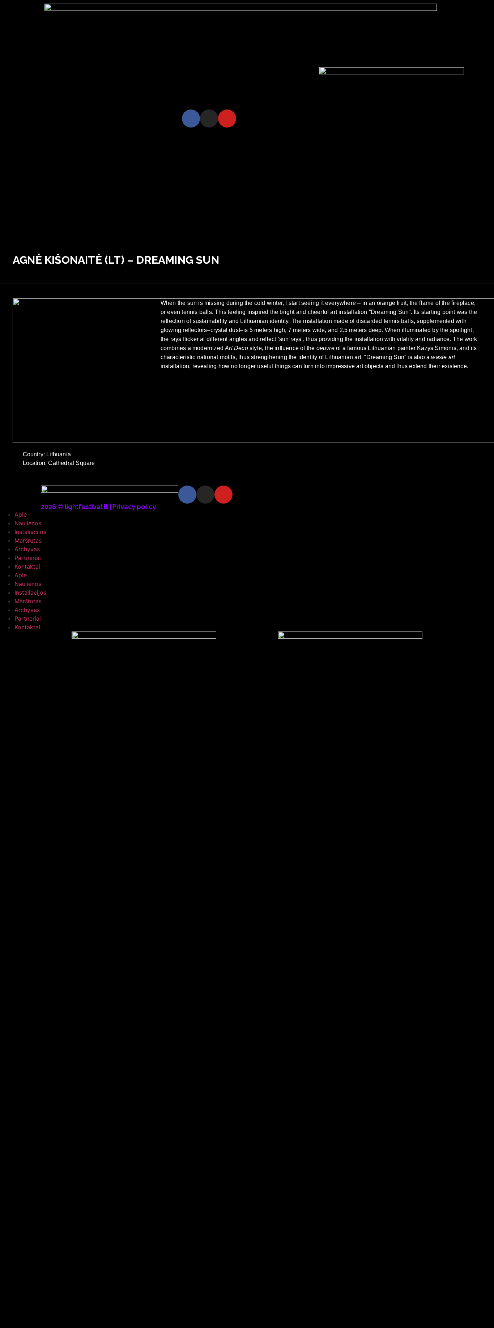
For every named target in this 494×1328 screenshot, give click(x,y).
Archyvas (27, 549)
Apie (20, 514)
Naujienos (27, 523)
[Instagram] (209, 118)
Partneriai (27, 557)
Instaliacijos (30, 531)
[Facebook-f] (191, 118)
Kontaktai (27, 566)
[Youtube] (227, 118)
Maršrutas (28, 540)
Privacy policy (134, 506)
